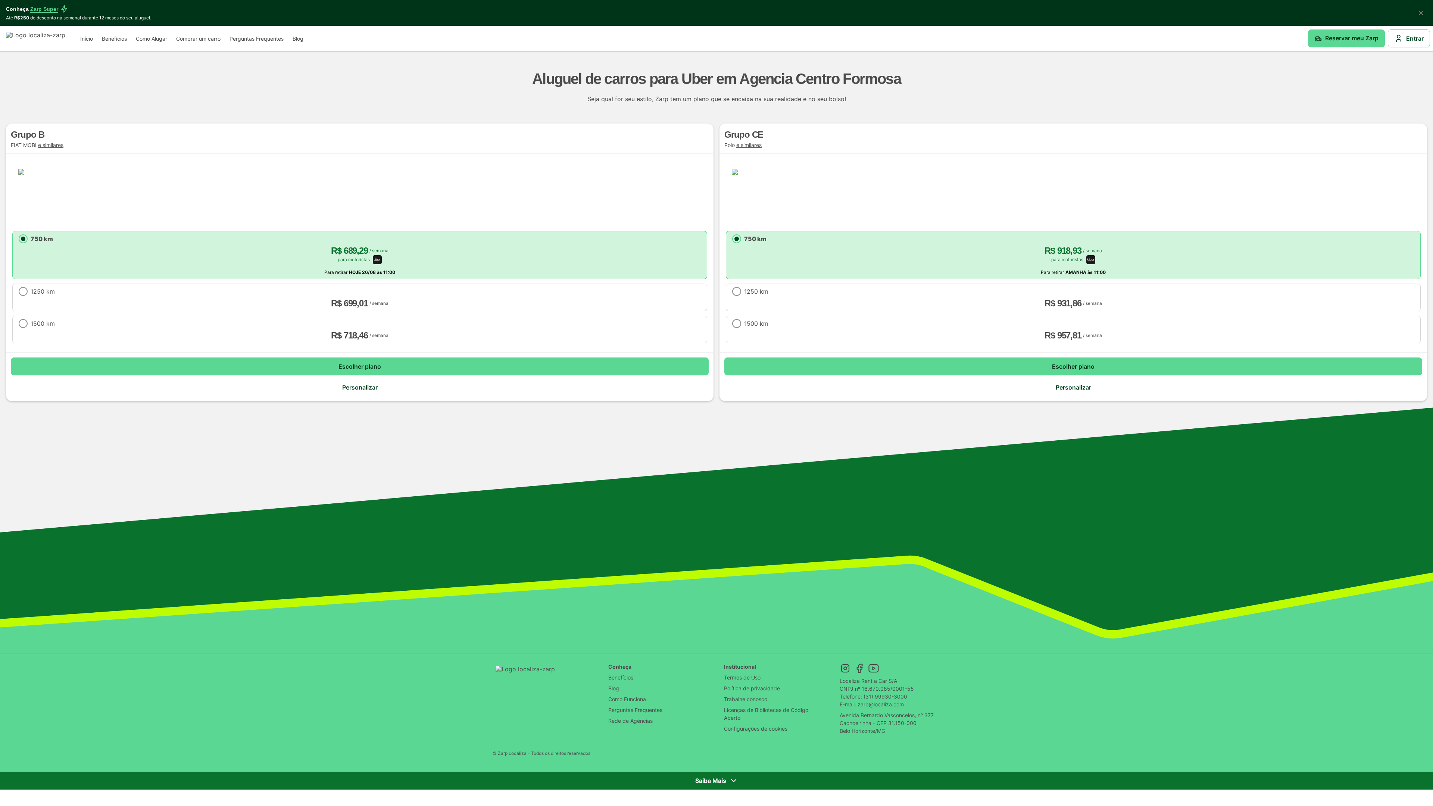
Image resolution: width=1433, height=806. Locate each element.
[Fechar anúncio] (1421, 13)
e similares (50, 145)
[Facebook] (859, 668)
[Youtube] (873, 668)
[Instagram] (845, 668)
